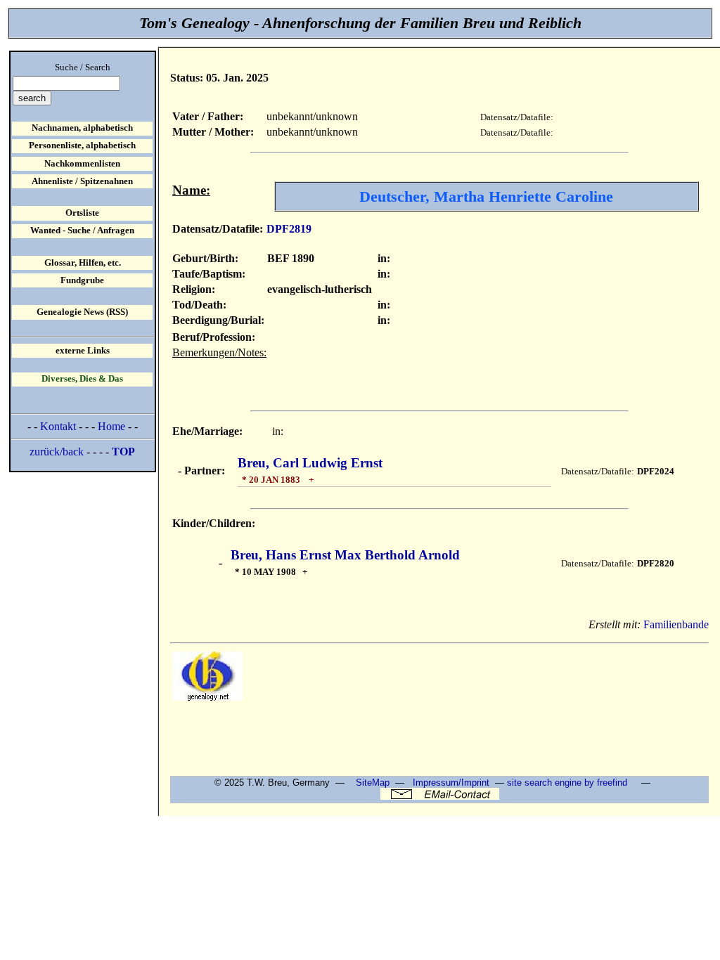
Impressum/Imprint (451, 782)
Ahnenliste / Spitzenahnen (82, 181)
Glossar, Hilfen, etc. (82, 263)
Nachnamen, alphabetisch (82, 128)
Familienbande (676, 624)
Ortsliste (82, 213)
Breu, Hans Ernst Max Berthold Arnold (345, 554)
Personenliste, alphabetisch (82, 145)
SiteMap (372, 782)
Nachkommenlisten (82, 164)
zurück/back (57, 452)
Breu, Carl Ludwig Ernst (310, 462)
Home (111, 426)
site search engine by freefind (567, 782)
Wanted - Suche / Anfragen (82, 230)
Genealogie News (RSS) (82, 312)
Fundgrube (82, 280)
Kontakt (58, 426)
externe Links (83, 351)
